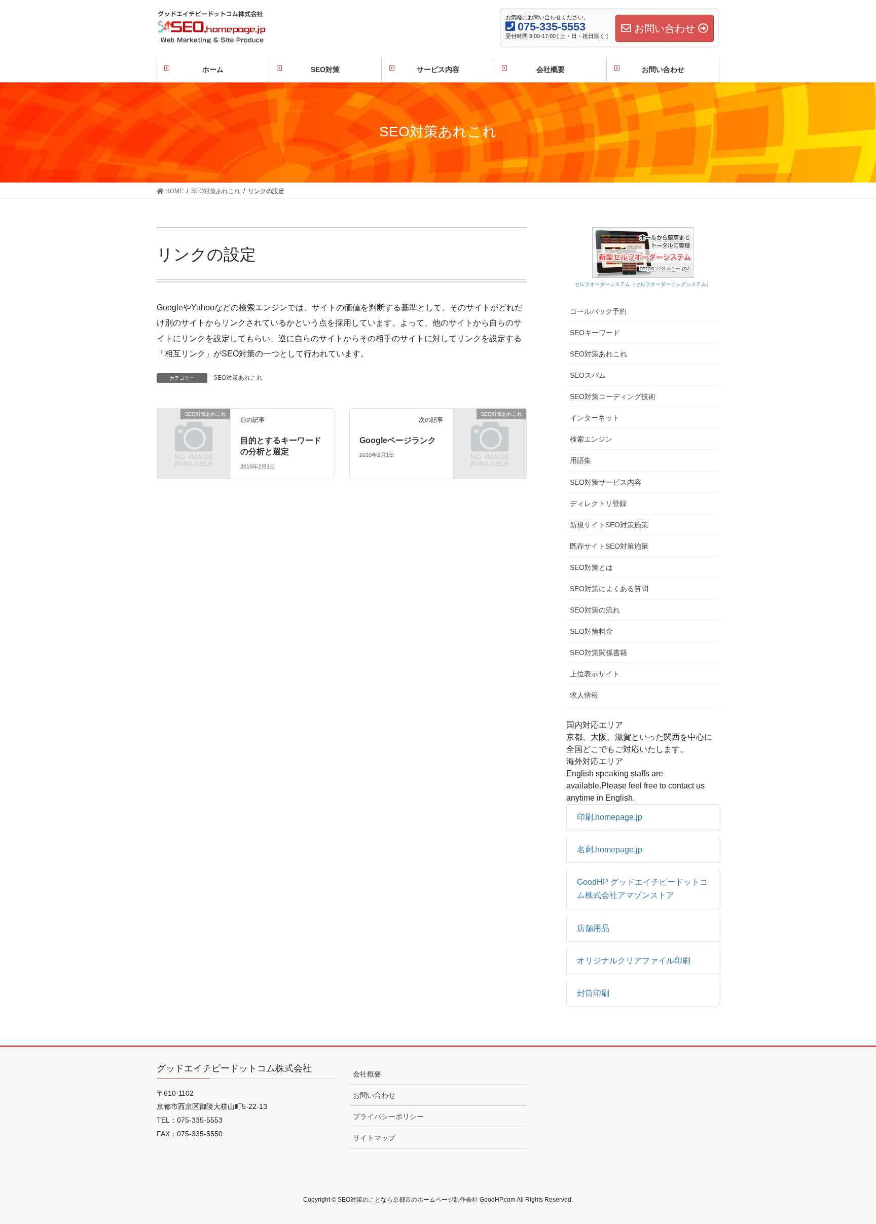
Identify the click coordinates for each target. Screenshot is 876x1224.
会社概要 (367, 1074)
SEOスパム (588, 375)
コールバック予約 (598, 311)
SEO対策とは (591, 567)
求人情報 (584, 695)
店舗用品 (593, 928)
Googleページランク (397, 440)
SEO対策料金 (591, 631)
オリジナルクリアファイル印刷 (633, 960)
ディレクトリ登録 (598, 503)
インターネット (594, 418)
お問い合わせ (374, 1095)
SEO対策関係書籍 (598, 653)
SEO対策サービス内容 (605, 482)
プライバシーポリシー (388, 1116)
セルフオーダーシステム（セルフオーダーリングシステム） (642, 284)
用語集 (580, 460)
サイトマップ (374, 1138)
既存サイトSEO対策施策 (609, 546)
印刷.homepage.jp (609, 817)
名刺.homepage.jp (609, 849)
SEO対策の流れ (595, 610)
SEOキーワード (595, 333)
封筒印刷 (593, 993)
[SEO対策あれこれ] (193, 430)
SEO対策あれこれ (238, 377)
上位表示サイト (594, 674)
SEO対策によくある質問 (609, 589)
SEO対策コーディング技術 (612, 396)
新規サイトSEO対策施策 (609, 525)
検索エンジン (591, 439)
